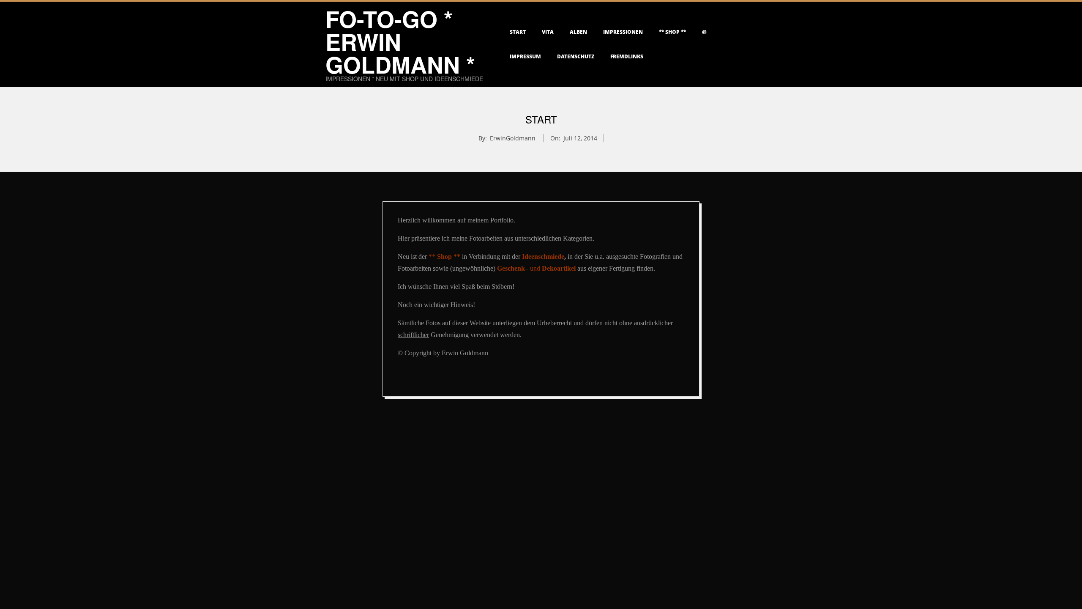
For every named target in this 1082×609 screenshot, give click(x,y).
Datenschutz (575, 56)
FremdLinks (626, 56)
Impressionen (623, 32)
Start (518, 32)
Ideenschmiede (543, 256)
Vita (548, 32)
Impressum (525, 56)
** (444, 256)
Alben (578, 32)
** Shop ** (672, 32)
